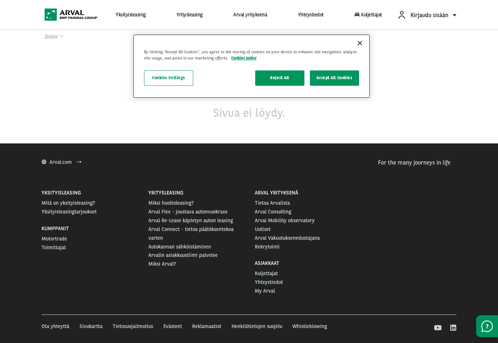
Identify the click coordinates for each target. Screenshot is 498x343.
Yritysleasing (189, 15)
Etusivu (51, 36)
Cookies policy (244, 58)
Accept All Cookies (334, 77)
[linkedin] (453, 328)
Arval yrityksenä (250, 15)
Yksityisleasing (131, 15)
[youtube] (437, 328)
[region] (251, 66)
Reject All (279, 77)
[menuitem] (426, 14)
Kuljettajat (371, 15)
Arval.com (61, 162)
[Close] (360, 43)
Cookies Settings (168, 77)
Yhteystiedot (311, 15)
